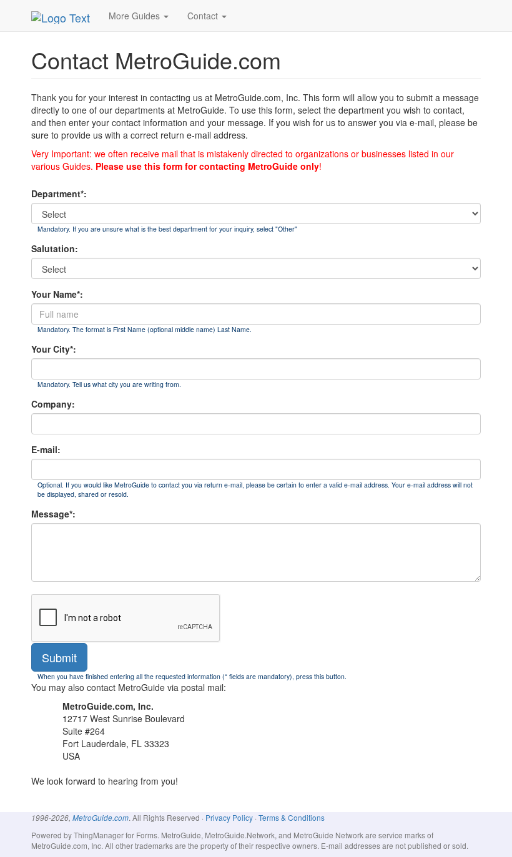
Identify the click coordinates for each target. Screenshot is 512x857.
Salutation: (54, 248)
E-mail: (46, 449)
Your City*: (53, 349)
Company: (53, 404)
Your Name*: (57, 294)
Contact (203, 15)
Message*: (53, 513)
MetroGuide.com (100, 818)
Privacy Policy (229, 817)
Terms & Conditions (291, 817)
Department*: (59, 193)
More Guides (135, 15)
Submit (59, 657)
